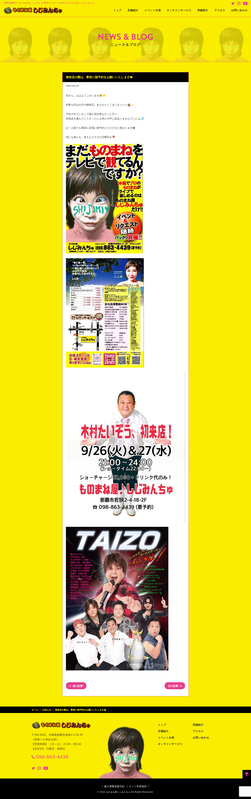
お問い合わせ (239, 10)
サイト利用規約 (138, 786)
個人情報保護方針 (114, 786)
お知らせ (46, 710)
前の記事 (77, 685)
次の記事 (173, 685)
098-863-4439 (52, 757)
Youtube (245, 3)
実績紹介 (202, 10)
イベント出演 (152, 10)
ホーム (35, 710)
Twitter (233, 3)
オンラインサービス (179, 10)
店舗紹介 (133, 10)
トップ (117, 10)
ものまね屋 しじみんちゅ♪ (33, 10)
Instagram (239, 3)
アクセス (219, 10)
